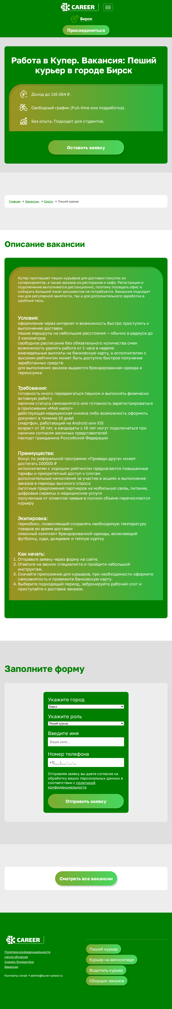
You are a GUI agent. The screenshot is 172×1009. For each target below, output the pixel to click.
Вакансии (32, 201)
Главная (15, 201)
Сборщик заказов (106, 980)
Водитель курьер (106, 970)
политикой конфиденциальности (71, 784)
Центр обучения (16, 957)
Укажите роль (65, 716)
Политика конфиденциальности (27, 952)
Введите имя (63, 733)
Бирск (86, 18)
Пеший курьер (103, 949)
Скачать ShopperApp (19, 962)
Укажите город (66, 699)
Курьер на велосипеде (111, 959)
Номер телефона (68, 754)
